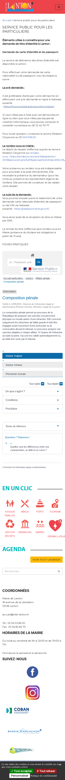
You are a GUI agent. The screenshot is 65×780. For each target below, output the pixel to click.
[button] (32, 391)
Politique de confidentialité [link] (44, 775)
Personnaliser (19, 775)
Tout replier (35, 383)
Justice (30, 278)
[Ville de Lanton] (21, 7)
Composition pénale (13, 281)
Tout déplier (53, 383)
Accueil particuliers (13, 278)
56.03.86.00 (29, 137)
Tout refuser (47, 771)
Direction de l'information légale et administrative (25, 467)
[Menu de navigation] (59, 7)
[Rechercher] (59, 571)
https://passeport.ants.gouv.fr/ (31, 208)
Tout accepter (22, 771)
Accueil (6, 20)
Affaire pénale (43, 278)
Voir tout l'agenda (46, 559)
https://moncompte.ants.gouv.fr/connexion (28, 106)
